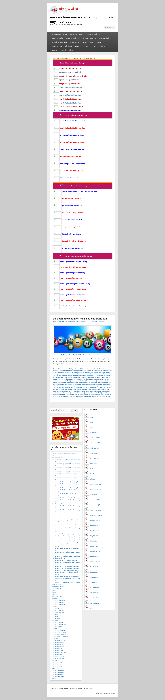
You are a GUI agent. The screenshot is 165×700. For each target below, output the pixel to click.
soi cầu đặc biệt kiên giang (70, 381)
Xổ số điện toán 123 (60, 624)
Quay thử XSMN (59, 672)
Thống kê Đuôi (59, 650)
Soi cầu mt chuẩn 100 (72, 38)
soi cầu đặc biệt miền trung (95, 388)
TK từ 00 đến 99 (59, 658)
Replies (60, 398)
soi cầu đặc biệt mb (96, 381)
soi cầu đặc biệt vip (83, 394)
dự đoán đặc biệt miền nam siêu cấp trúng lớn (80, 318)
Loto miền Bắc (94, 572)
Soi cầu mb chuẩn (57, 38)
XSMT (92, 42)
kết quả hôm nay (57, 46)
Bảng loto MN (58, 666)
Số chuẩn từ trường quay (59, 42)
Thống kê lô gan (59, 642)
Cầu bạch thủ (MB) (60, 630)
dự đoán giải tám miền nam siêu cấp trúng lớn (67, 568)
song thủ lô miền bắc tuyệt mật (70, 72)
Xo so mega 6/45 (59, 610)
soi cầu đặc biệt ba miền (64, 372)
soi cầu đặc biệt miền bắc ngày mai (67, 386)
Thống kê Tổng (59, 654)
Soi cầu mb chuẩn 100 (93, 34)
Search (74, 410)
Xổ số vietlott (58, 608)
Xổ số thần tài (58, 626)
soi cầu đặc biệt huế (100, 377)
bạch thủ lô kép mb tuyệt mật (69, 80)
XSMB (85, 42)
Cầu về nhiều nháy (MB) (61, 636)
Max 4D (57, 616)
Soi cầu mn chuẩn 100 (89, 38)
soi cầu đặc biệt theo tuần (101, 393)
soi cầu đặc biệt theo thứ (72, 393)
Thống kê (102, 46)
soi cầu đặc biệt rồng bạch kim (72, 391)
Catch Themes (111, 693)
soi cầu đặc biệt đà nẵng (104, 374)
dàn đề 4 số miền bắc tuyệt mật (70, 95)
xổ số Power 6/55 (59, 612)
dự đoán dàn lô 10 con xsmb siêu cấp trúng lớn (68, 498)
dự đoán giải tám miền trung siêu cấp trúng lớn (67, 540)
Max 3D (57, 614)
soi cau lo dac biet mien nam (83, 396)
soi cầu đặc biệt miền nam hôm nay (101, 386)
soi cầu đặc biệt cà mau (65, 374)
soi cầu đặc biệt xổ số (94, 394)
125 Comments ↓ (100, 322)
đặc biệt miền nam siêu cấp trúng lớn (70, 370)
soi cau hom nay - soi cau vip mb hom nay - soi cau (80, 322)
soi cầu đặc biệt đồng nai (73, 375)
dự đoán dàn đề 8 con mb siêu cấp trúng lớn (67, 488)
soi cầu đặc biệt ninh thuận (77, 389)
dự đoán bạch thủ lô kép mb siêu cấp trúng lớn (67, 472)
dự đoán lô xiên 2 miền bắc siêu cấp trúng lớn (67, 514)
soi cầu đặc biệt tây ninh (88, 391)
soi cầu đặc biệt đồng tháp (87, 375)
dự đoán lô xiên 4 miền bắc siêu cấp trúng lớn (67, 518)
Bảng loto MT (58, 664)
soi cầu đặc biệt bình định (94, 372)
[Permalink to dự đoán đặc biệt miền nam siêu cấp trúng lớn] (82, 356)
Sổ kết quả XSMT (60, 602)
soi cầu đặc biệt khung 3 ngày (92, 379)
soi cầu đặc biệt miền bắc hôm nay (65, 384)
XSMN (99, 42)
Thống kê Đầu (58, 648)
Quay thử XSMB (59, 670)
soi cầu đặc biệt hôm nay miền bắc (70, 377)
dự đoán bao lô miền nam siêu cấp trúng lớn (67, 560)
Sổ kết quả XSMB (60, 600)
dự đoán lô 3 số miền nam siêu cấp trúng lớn (67, 570)
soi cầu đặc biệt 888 (97, 370)
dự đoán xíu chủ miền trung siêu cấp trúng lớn (67, 556)
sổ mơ (71, 50)
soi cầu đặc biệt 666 (85, 370)
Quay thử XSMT (59, 674)
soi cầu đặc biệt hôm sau (87, 377)
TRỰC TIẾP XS (74, 42)
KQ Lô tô (54, 50)
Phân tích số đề (104, 38)
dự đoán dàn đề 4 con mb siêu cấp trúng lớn (67, 482)
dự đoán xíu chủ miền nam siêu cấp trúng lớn (67, 582)
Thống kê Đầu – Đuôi (60, 652)
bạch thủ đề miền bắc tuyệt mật (70, 87)
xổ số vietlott (93, 453)
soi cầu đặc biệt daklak (91, 374)
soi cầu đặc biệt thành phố (102, 391)
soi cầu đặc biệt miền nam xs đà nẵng (63, 388)
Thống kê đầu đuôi (60, 640)
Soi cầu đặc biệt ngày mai (63, 389)
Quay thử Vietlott (59, 676)
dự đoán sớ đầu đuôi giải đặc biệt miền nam (67, 576)
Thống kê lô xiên (59, 644)
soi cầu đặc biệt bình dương (79, 372)
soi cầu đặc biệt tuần (71, 394)
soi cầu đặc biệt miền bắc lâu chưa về (85, 384)
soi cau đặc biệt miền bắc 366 (82, 382)
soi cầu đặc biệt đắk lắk (59, 375)
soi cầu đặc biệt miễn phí (80, 388)
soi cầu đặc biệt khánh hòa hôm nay (73, 379)
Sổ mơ (91, 608)
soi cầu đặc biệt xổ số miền (68, 396)
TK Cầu (94, 46)
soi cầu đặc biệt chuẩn (78, 374)
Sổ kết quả (68, 46)
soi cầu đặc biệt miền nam (85, 386)
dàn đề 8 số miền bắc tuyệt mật (70, 103)
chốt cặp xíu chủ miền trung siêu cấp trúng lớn (67, 536)
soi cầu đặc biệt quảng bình (92, 389)
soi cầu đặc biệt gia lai (101, 375)
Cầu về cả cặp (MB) (60, 634)
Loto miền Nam (94, 577)
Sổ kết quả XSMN (60, 604)
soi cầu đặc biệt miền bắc (67, 382)
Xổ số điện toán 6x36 (95, 484)
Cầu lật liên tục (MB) (60, 632)
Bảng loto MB (58, 662)
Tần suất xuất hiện (60, 656)
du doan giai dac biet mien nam (83, 369)
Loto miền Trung (94, 582)
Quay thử (63, 50)
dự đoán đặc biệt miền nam (99, 369)
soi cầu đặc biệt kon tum (84, 381)
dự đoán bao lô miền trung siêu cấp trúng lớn (67, 534)
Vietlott (77, 46)
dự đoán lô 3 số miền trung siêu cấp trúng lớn (67, 542)
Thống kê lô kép (59, 646)
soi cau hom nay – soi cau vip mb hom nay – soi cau (81, 19)
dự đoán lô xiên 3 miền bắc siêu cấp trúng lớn (67, 516)
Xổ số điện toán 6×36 (60, 622)
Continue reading (71, 364)
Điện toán (85, 46)
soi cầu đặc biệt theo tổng (86, 393)
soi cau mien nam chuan (98, 396)
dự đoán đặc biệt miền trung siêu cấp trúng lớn (67, 538)
